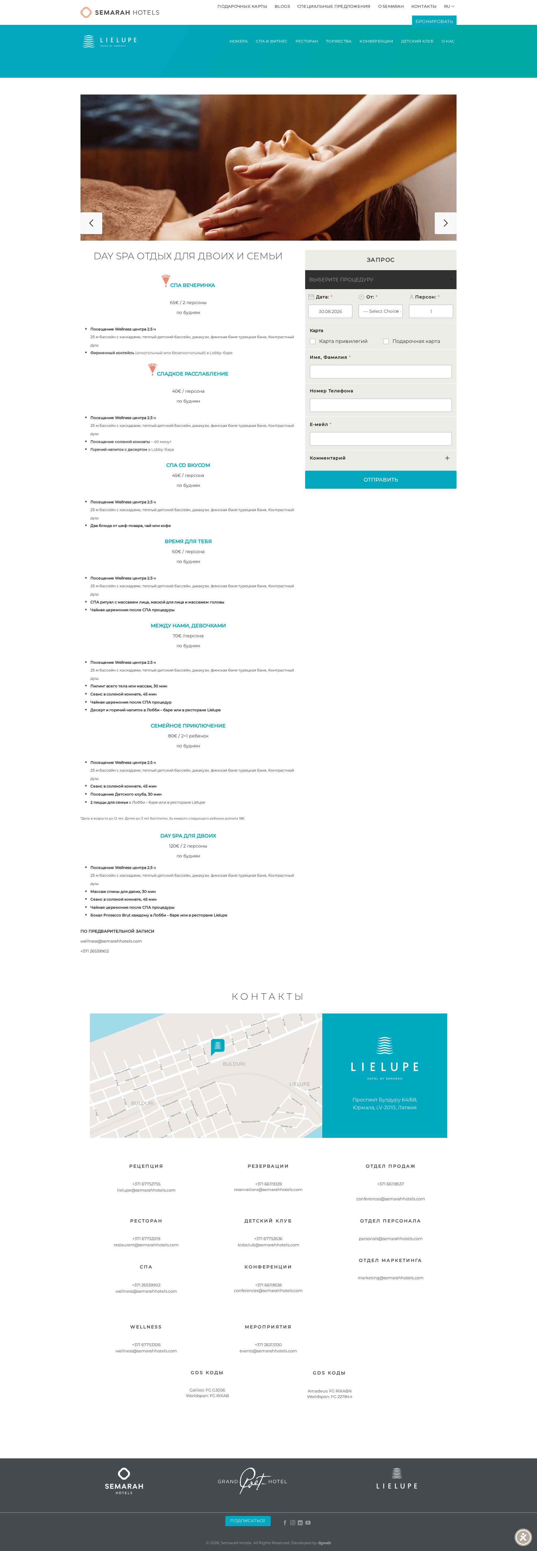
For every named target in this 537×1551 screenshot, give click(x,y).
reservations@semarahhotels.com (268, 1189)
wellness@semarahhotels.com (111, 941)
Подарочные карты (242, 6)
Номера (239, 41)
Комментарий (328, 457)
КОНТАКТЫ (424, 6)
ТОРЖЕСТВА (338, 41)
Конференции (376, 41)
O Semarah (391, 6)
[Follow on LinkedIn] (300, 1523)
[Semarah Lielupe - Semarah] (119, 12)
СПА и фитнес (271, 41)
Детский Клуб (417, 41)
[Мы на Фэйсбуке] (284, 1523)
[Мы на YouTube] (307, 1523)
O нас (448, 41)
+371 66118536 (268, 1284)
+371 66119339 (268, 1183)
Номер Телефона (331, 390)
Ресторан (307, 41)
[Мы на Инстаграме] (292, 1523)
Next (446, 223)
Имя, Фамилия (330, 357)
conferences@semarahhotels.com (268, 1290)
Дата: (324, 296)
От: (371, 296)
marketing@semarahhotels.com (391, 1277)
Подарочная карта (416, 341)
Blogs (282, 6)
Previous (91, 223)
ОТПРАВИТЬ (381, 480)
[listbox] (381, 279)
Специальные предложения (334, 6)
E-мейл (320, 424)
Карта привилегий (343, 341)
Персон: (427, 296)
